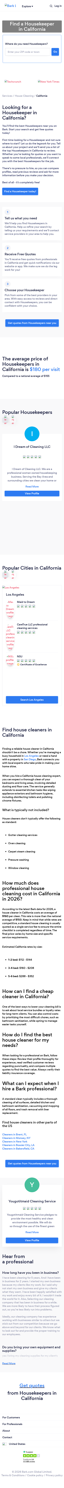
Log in (58, 6)
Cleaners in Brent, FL (14, 1134)
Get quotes (32, 1385)
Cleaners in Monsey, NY (16, 1138)
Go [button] (55, 51)
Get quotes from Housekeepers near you (32, 323)
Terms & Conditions (13, 1475)
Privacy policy (54, 1475)
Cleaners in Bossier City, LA (18, 1145)
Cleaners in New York (14, 1141)
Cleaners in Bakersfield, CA (18, 1148)
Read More (8, 1363)
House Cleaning (24, 96)
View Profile (32, 493)
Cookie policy (35, 1475)
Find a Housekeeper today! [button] (20, 191)
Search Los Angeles (32, 700)
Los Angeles (31, 756)
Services (7, 96)
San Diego (30, 759)
